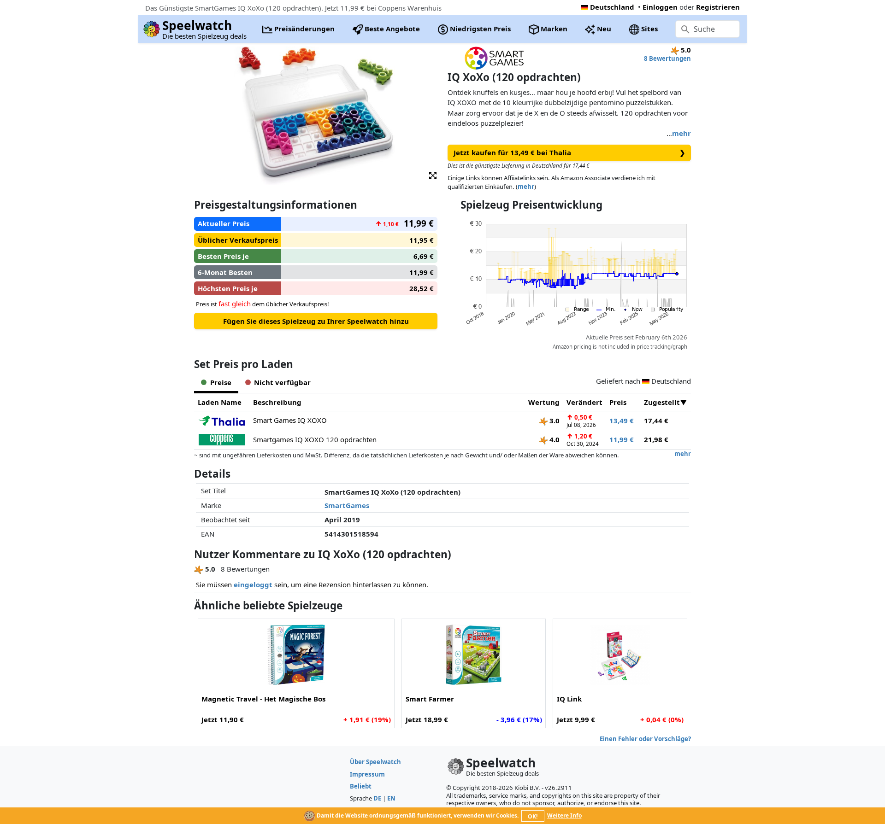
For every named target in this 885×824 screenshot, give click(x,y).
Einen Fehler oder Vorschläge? (645, 739)
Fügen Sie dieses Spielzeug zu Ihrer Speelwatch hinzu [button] (316, 321)
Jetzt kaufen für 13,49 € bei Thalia (569, 152)
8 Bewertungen (667, 58)
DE (377, 798)
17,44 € (656, 420)
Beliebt (361, 786)
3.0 (554, 420)
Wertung (544, 402)
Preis (617, 402)
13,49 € (621, 420)
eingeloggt (253, 584)
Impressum (367, 774)
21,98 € (656, 439)
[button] (433, 174)
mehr (681, 133)
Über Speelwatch (375, 762)
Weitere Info (564, 815)
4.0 (554, 439)
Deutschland (612, 7)
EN (391, 798)
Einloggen (660, 7)
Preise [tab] (220, 382)
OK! (532, 816)
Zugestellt (662, 402)
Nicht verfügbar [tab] (282, 382)
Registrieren (718, 7)
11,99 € (621, 439)
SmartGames (346, 505)
